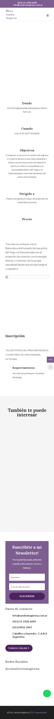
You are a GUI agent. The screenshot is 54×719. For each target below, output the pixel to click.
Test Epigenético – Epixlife (26, 463)
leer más (14, 443)
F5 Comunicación (39, 712)
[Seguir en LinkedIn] (31, 677)
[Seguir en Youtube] (41, 677)
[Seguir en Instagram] (10, 677)
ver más (25, 63)
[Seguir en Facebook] (20, 677)
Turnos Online (17, 648)
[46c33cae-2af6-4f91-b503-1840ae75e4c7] (27, 277)
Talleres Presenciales (31, 438)
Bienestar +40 (17, 434)
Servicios (13, 438)
